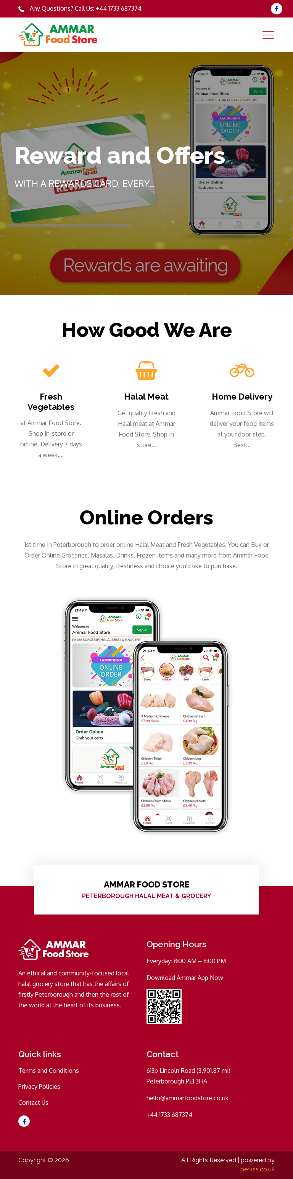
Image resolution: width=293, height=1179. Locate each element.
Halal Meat (146, 396)
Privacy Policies (39, 1086)
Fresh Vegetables (50, 401)
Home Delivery (242, 396)
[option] (146, 173)
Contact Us (33, 1102)
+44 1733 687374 (119, 8)
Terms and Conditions (48, 1070)
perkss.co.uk (257, 1169)
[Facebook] (276, 8)
